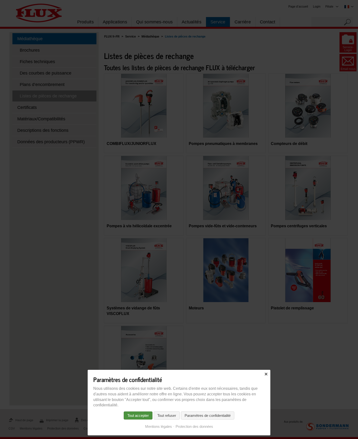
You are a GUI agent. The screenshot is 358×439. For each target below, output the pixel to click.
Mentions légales (158, 427)
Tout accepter (138, 415)
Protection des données (194, 427)
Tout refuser (166, 415)
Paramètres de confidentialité (208, 415)
